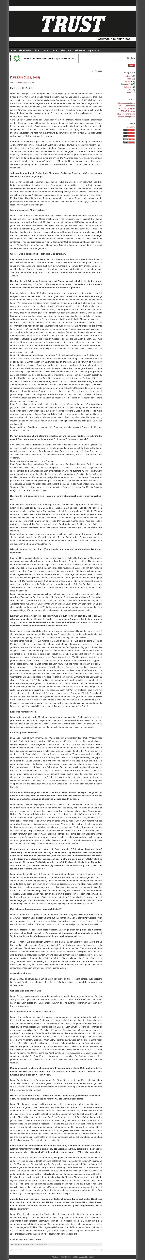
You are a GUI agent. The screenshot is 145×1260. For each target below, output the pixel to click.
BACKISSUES (79, 50)
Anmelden (131, 127)
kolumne (127, 87)
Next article (96, 1250)
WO (69, 50)
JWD (91, 1257)
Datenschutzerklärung (126, 103)
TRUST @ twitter (128, 111)
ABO (63, 50)
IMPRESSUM (93, 50)
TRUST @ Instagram (126, 108)
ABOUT (55, 50)
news (129, 90)
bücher (127, 81)
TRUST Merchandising (125, 114)
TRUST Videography (126, 117)
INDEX (37, 50)
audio (129, 79)
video (129, 92)
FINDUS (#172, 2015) (26, 77)
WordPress (66, 1257)
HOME (13, 50)
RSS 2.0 (47, 1244)
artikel (127, 76)
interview (21, 83)
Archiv (46, 50)
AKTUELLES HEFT (25, 50)
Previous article (17, 1250)
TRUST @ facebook (126, 106)
